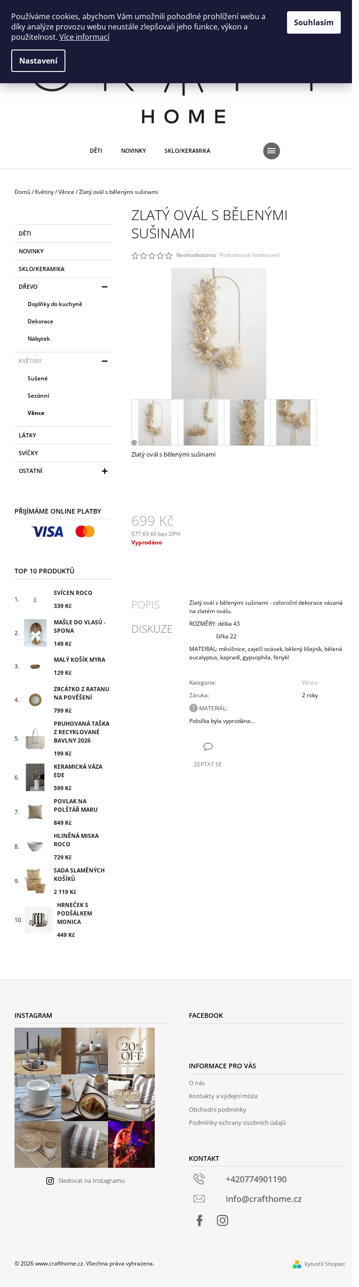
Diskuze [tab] (151, 628)
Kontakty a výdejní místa (223, 1096)
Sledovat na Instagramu (91, 1180)
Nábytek (39, 339)
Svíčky (28, 453)
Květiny (30, 361)
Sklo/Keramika (42, 269)
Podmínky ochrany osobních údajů (237, 1122)
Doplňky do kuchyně (55, 304)
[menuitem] (96, 151)
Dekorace (40, 321)
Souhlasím (314, 22)
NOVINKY (31, 251)
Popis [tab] (145, 604)
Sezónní (38, 396)
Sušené (38, 378)
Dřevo (28, 287)
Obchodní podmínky (217, 1109)
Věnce (36, 413)
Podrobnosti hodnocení (250, 255)
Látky (27, 435)
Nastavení (38, 61)
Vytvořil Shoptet (324, 1264)
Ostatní (31, 471)
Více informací (84, 37)
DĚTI (25, 233)
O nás (197, 1083)
